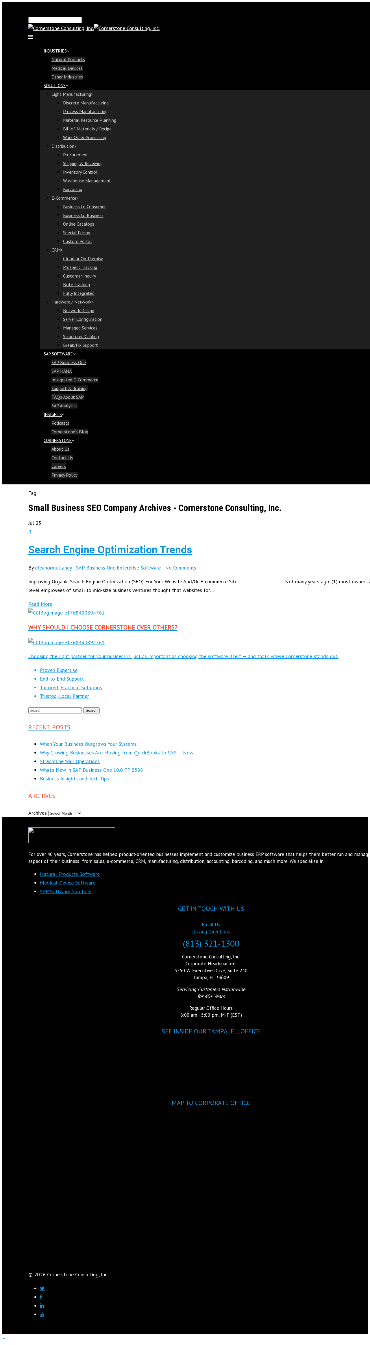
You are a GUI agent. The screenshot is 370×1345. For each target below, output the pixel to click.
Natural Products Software (70, 874)
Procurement (75, 155)
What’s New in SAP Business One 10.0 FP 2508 (91, 770)
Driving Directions (211, 931)
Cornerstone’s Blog (69, 431)
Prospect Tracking (80, 267)
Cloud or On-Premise (83, 258)
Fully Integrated (79, 293)
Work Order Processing (84, 137)
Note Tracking (76, 284)
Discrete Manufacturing (86, 103)
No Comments (180, 567)
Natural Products (68, 59)
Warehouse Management (87, 180)
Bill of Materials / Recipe (87, 129)
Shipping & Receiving (83, 163)
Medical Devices (67, 68)
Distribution (62, 146)
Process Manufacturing (85, 111)
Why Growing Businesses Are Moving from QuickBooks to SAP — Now (116, 752)
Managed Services (80, 328)
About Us (60, 449)
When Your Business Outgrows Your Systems (88, 744)
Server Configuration (82, 319)
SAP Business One (68, 362)
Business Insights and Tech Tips (74, 778)
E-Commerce (63, 198)
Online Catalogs (78, 224)
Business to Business (83, 215)
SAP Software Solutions (66, 891)
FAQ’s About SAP (67, 397)
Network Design (78, 310)
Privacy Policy (64, 475)
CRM (56, 250)
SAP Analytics (64, 406)
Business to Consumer (84, 206)
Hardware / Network (71, 302)
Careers (58, 466)
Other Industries (67, 77)
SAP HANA (61, 371)
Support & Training (69, 388)
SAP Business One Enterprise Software (118, 567)
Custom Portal (77, 241)
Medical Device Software (67, 882)
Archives (37, 813)
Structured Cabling (81, 336)
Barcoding (72, 189)
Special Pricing (76, 232)
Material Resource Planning (89, 120)
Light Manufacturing (71, 94)
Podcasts (60, 423)
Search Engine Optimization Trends (110, 550)
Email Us (211, 924)
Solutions (55, 85)
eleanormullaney (53, 567)
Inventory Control (80, 172)
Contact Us (62, 457)
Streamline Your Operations (70, 761)
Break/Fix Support (80, 345)
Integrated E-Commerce (74, 380)
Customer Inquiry (79, 276)
